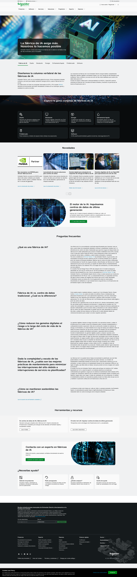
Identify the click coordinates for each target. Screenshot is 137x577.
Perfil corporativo (63, 542)
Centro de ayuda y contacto (44, 540)
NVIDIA (61, 84)
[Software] (79, 63)
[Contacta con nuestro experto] (35, 459)
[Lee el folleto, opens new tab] (24, 429)
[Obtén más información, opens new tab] (76, 188)
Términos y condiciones (50, 558)
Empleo (60, 540)
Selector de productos (23, 544)
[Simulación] (39, 63)
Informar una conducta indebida (66, 544)
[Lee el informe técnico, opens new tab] (101, 188)
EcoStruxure (82, 540)
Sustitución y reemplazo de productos (26, 546)
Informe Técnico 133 (108, 272)
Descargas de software (23, 542)
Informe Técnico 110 (89, 257)
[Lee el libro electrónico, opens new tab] (78, 221)
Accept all (112, 572)
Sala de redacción (63, 548)
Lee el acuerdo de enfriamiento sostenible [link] (29, 399)
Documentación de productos (25, 540)
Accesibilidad (62, 546)
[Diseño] (32, 63)
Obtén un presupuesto (43, 544)
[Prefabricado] (70, 63)
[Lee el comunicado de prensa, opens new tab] (26, 186)
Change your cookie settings (100, 572)
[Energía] (47, 63)
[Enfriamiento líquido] (58, 63)
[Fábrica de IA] (23, 63)
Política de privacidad (40, 516)
